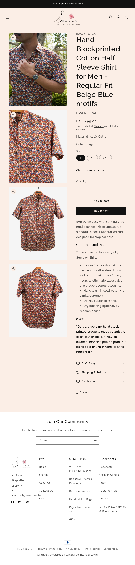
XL (92, 157)
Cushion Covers (109, 474)
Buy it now (101, 210)
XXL (105, 157)
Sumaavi (29, 549)
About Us (45, 482)
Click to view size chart (91, 170)
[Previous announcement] (7, 4)
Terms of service (92, 549)
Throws (104, 498)
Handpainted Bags (80, 499)
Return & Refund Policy (50, 549)
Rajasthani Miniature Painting (80, 468)
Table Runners (108, 490)
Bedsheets (105, 467)
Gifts (72, 519)
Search (43, 474)
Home (42, 467)
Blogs (42, 498)
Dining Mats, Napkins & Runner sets (112, 508)
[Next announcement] (128, 4)
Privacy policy (73, 549)
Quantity (81, 181)
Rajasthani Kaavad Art (80, 509)
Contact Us (46, 490)
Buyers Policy (111, 549)
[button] (7, 17)
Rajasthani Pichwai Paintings (81, 481)
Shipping (99, 126)
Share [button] (83, 392)
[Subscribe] (95, 440)
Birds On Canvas (79, 491)
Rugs (102, 482)
